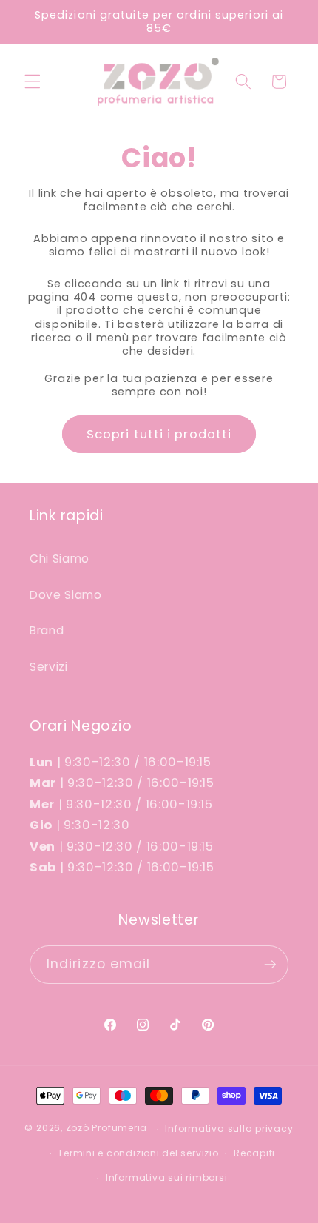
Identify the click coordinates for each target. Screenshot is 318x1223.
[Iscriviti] (270, 964)
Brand (47, 630)
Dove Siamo (66, 595)
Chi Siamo (59, 558)
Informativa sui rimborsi (166, 1177)
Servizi (49, 666)
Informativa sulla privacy (229, 1128)
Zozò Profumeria (107, 1128)
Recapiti (254, 1153)
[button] (32, 81)
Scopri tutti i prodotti (159, 434)
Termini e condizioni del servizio (138, 1153)
